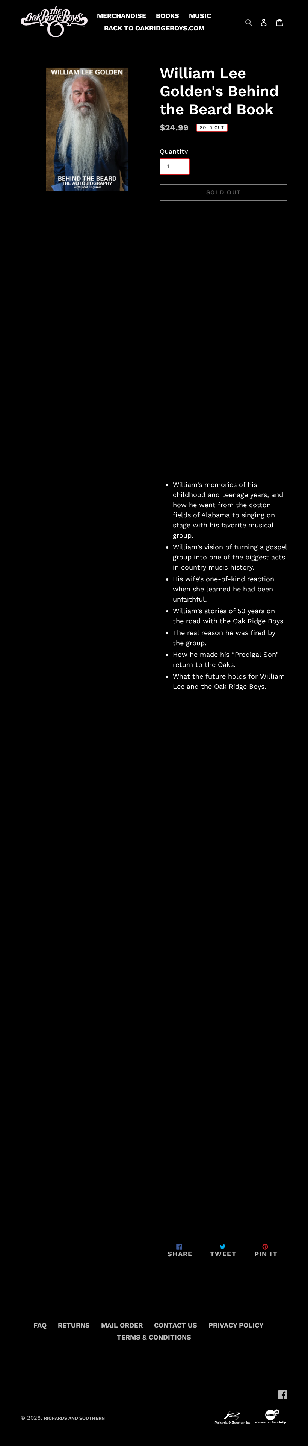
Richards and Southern (74, 1418)
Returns (74, 1325)
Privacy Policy (236, 1325)
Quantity (174, 151)
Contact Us (175, 1325)
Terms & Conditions (154, 1337)
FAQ (40, 1325)
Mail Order (122, 1325)
